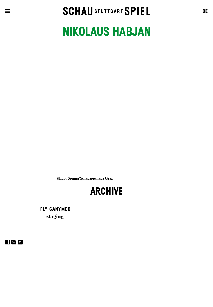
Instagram (13, 242)
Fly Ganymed (55, 209)
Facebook (7, 242)
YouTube (20, 242)
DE (205, 11)
